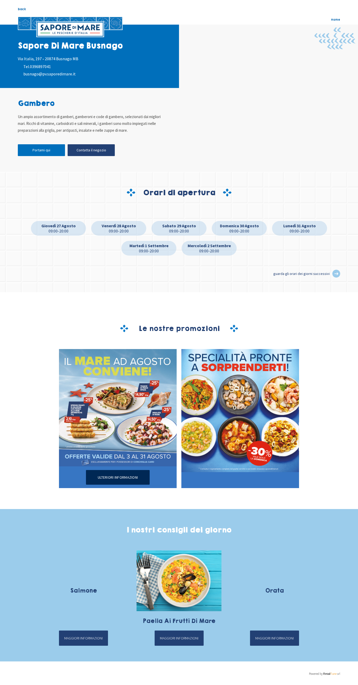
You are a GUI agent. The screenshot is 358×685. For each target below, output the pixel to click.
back (22, 9)
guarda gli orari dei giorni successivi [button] (301, 273)
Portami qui (41, 150)
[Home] (70, 26)
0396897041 (40, 66)
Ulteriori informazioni (118, 477)
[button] (336, 274)
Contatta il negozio (91, 150)
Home (335, 20)
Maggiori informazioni (83, 638)
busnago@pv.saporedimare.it (49, 73)
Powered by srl (324, 674)
